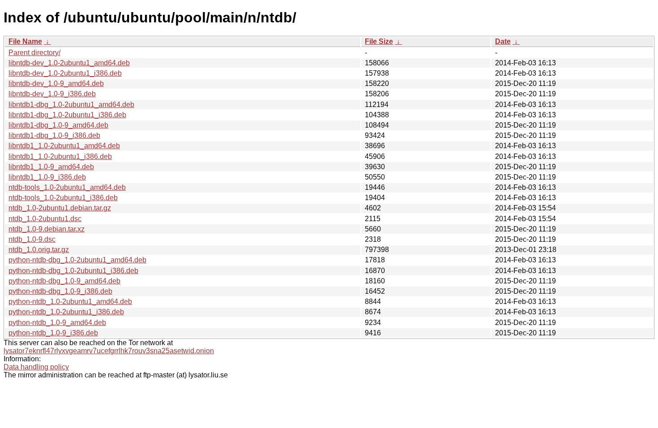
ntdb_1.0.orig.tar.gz (39, 249)
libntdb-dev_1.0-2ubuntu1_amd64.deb (69, 63)
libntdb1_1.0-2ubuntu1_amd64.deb (64, 146)
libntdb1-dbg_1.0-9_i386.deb (54, 135)
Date (503, 41)
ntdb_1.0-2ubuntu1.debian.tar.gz (60, 208)
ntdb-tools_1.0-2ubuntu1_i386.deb (63, 197)
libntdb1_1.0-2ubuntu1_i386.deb (60, 156)
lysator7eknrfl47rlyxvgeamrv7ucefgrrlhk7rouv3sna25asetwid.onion (109, 351)
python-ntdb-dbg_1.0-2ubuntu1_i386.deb (73, 270)
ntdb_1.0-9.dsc (32, 239)
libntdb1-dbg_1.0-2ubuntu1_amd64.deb (71, 104)
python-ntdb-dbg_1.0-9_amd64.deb (64, 281)
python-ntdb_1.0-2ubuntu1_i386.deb (66, 312)
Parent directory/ (34, 52)
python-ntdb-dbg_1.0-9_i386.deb (60, 291)
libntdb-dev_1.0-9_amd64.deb (56, 83)
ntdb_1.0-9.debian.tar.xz (47, 229)
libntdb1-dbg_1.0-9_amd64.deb (58, 125)
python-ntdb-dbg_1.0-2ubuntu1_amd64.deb (77, 260)
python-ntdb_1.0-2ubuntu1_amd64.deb (70, 301)
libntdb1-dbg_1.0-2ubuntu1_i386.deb (67, 115)
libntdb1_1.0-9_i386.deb (47, 177)
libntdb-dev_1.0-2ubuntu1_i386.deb (65, 73)
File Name (25, 41)
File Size (379, 41)
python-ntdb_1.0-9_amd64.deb (57, 322)
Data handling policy (36, 367)
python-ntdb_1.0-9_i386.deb (53, 333)
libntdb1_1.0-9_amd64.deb (51, 167)
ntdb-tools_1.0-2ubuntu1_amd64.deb (67, 187)
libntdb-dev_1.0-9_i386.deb (52, 94)
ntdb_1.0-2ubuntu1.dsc (45, 219)
